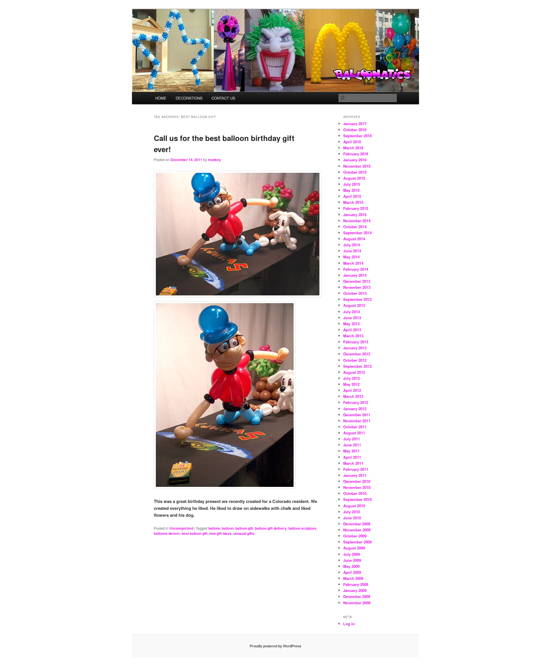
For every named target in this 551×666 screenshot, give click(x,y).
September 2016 (357, 135)
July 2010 (351, 511)
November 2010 (356, 487)
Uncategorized (181, 528)
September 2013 (357, 299)
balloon (228, 528)
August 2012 (354, 372)
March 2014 (353, 263)
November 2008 (356, 602)
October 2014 (354, 226)
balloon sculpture (302, 528)
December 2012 (356, 354)
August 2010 (354, 505)
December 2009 (356, 523)
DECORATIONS (189, 98)
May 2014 (351, 257)
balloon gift (244, 528)
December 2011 (356, 414)
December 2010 (356, 481)
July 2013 (351, 311)
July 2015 (351, 184)
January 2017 (354, 123)
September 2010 (357, 499)
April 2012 (352, 390)
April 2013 (352, 329)
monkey (214, 159)
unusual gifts (243, 533)
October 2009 (354, 536)
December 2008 (356, 596)
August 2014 (354, 238)
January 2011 (354, 475)
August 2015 (354, 178)
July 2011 (351, 439)
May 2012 (351, 384)
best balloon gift (194, 533)
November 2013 (356, 287)
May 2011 (351, 451)
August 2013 (354, 305)
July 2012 (351, 378)
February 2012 (355, 402)
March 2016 (353, 147)
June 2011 (352, 445)
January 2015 (354, 214)
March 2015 (353, 202)
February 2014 (355, 269)
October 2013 (354, 293)
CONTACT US (223, 98)
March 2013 (353, 335)
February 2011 (355, 469)
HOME (160, 98)
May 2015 (351, 190)
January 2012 (354, 408)
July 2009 (351, 554)
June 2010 (352, 517)
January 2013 (354, 348)
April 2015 (352, 196)
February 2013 (355, 341)
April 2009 (352, 572)
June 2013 (352, 317)
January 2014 (354, 275)
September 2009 (357, 542)
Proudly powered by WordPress (275, 645)
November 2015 (356, 166)
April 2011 (352, 457)
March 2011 (353, 463)
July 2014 (351, 244)
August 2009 (354, 548)
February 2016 (355, 153)
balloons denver (167, 533)
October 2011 (354, 426)
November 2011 (356, 420)
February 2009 (355, 584)
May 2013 (351, 323)
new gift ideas (220, 533)
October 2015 (354, 172)
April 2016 (352, 141)
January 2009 (354, 590)
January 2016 (354, 159)
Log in (349, 623)
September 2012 (357, 366)
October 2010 (354, 493)
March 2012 (353, 396)
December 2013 (356, 281)
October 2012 (354, 360)
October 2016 (354, 129)
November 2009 (356, 530)
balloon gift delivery (271, 528)
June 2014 (352, 250)
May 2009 (351, 566)
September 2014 (357, 232)
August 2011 (354, 432)
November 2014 (356, 220)
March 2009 (353, 578)
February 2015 (355, 208)
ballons (214, 528)
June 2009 (352, 560)
